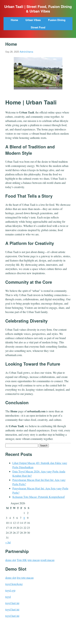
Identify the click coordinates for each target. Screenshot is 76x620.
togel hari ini (12, 603)
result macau (47, 560)
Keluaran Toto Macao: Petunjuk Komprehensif (38, 497)
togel (8, 596)
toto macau (34, 560)
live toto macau (25, 577)
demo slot (10, 560)
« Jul (8, 542)
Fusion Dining (56, 20)
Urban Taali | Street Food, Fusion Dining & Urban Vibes (38, 8)
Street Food (38, 27)
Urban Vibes (33, 20)
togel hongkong (14, 584)
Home (14, 20)
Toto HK (22, 560)
